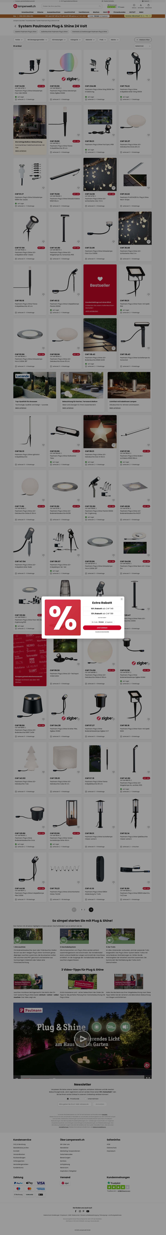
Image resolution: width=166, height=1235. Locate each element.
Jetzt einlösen (102, 628)
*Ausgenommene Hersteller (102, 632)
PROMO (102, 622)
